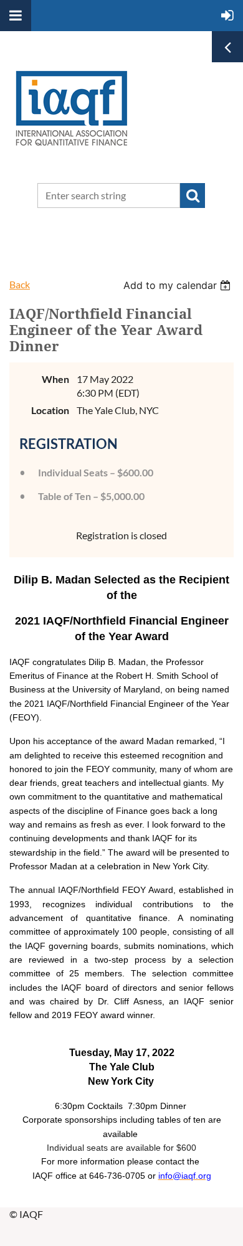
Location (50, 410)
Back (19, 284)
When (55, 379)
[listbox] (178, 285)
